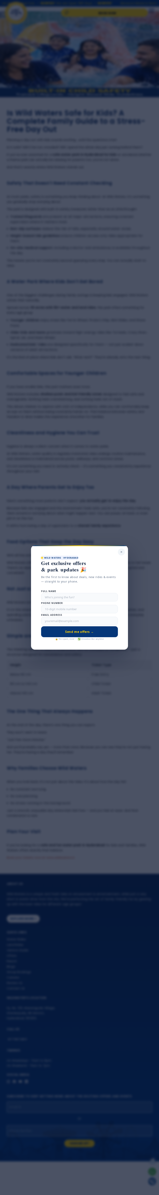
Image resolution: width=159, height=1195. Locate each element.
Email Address (51, 615)
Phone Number (52, 603)
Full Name (48, 591)
